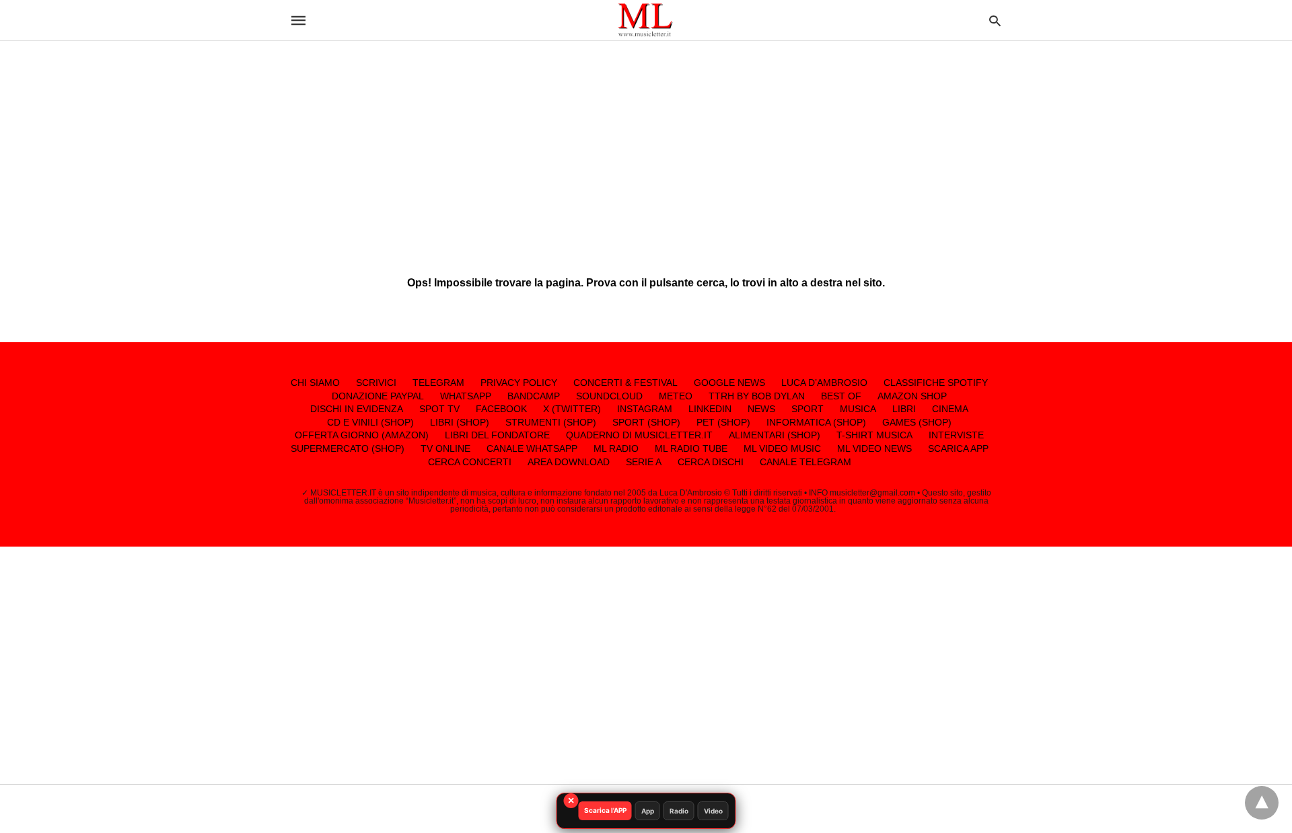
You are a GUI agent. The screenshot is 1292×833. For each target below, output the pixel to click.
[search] (995, 20)
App (647, 811)
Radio (679, 811)
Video (713, 811)
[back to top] (1262, 803)
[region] (646, 147)
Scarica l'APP (605, 810)
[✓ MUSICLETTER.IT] (645, 20)
